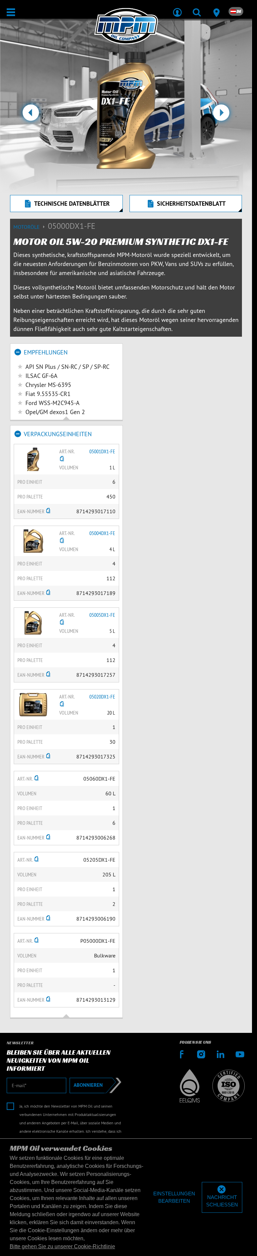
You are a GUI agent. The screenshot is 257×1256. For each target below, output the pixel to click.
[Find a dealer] (216, 8)
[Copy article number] (62, 459)
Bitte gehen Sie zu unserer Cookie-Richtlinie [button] (62, 1246)
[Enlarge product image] (33, 458)
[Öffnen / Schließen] (11, 12)
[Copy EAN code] (48, 511)
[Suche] (196, 8)
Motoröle (27, 226)
